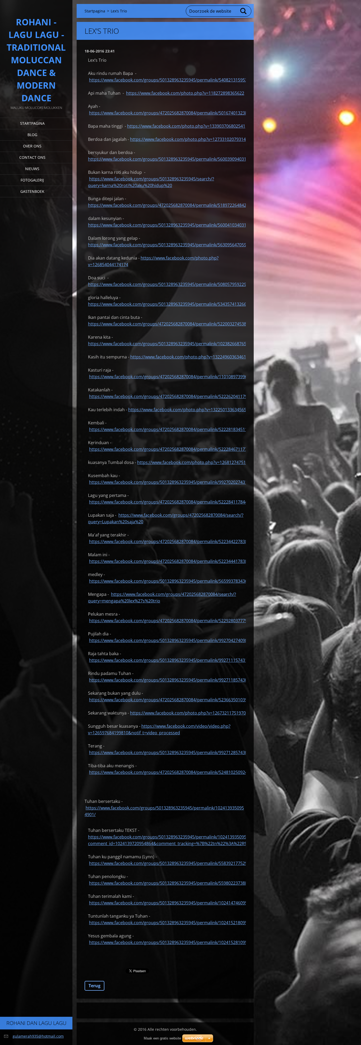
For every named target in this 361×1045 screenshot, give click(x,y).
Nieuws (32, 168)
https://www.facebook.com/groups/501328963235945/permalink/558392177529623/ (172, 863)
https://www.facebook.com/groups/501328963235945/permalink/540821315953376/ (172, 80)
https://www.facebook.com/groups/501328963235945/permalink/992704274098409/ (172, 640)
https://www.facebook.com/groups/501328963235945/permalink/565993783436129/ (172, 581)
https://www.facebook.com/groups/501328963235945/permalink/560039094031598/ (171, 159)
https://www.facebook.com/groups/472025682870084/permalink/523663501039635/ (172, 700)
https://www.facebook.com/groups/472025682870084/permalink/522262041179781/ (172, 396)
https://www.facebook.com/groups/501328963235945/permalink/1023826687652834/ (172, 344)
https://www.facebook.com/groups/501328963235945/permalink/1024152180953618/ (173, 923)
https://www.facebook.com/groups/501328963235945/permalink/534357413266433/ (171, 304)
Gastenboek (32, 191)
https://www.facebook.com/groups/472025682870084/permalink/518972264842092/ (171, 205)
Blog (32, 134)
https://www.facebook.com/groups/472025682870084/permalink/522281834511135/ (172, 429)
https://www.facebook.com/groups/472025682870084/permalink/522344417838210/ (172, 561)
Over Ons (32, 145)
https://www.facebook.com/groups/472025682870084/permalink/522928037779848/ (172, 621)
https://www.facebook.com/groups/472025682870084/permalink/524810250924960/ (172, 772)
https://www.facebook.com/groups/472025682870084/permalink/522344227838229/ (172, 541)
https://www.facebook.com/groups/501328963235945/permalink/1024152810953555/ (173, 942)
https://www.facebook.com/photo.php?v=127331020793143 (189, 139)
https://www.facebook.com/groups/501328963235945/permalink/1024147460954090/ (173, 903)
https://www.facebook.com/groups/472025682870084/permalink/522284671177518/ (172, 449)
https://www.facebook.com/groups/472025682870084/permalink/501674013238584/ (172, 113)
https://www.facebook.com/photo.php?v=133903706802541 (186, 126)
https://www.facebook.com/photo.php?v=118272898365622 (185, 93)
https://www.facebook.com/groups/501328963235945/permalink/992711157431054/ (172, 660)
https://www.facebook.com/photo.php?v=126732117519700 (189, 713)
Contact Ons (32, 157)
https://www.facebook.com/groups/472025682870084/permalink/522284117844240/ (172, 502)
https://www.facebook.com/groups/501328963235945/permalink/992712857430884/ (172, 752)
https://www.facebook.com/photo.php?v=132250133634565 (187, 410)
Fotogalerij (32, 180)
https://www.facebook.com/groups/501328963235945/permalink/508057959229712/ (171, 284)
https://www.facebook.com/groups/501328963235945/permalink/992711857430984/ (172, 680)
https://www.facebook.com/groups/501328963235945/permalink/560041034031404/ (171, 225)
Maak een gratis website (162, 1038)
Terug (94, 986)
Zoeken (243, 11)
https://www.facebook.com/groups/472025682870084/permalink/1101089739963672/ (173, 377)
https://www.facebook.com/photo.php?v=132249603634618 (189, 357)
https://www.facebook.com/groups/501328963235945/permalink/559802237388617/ (172, 883)
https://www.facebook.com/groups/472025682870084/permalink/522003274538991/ (171, 324)
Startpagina (32, 123)
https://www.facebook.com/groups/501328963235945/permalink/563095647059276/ (171, 245)
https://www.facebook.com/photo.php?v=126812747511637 (196, 462)
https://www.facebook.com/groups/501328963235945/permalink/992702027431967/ (172, 482)
